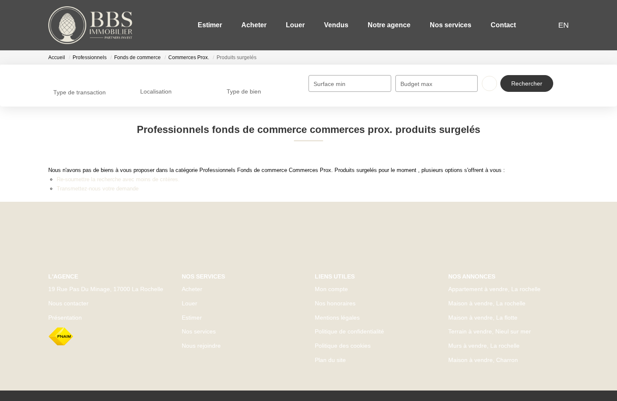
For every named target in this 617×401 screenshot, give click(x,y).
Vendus (336, 25)
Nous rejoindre (201, 345)
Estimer (210, 25)
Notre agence (389, 25)
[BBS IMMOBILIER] (90, 25)
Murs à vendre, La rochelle (484, 345)
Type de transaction (79, 92)
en (563, 25)
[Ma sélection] (536, 25)
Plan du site (330, 360)
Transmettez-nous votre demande (98, 188)
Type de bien (244, 91)
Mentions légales (337, 317)
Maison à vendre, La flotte (483, 317)
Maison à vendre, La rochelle (486, 303)
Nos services (450, 25)
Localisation (156, 91)
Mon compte (331, 289)
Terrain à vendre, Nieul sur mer (489, 331)
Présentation (65, 317)
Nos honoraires (335, 303)
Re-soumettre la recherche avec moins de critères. (118, 179)
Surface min (329, 84)
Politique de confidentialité (349, 331)
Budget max (416, 84)
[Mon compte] (547, 25)
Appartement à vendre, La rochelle (494, 289)
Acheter (254, 25)
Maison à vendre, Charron (483, 360)
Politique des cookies (343, 345)
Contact (503, 25)
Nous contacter (68, 303)
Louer (295, 25)
